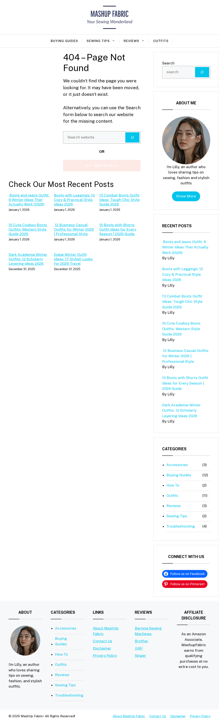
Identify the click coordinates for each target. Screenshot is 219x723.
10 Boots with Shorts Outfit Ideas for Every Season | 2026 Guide (117, 229)
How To (172, 485)
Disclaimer (102, 648)
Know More (186, 196)
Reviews (131, 41)
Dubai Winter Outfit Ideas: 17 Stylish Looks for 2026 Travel (73, 259)
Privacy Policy (105, 655)
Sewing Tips (98, 41)
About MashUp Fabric (129, 716)
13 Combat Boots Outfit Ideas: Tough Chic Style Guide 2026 (119, 199)
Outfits (161, 41)
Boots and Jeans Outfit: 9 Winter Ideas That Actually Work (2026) (29, 199)
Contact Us (102, 641)
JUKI (138, 648)
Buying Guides (64, 41)
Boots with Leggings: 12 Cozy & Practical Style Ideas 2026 (74, 199)
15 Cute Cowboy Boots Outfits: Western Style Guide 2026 (28, 229)
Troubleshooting (180, 526)
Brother (141, 641)
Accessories (177, 465)
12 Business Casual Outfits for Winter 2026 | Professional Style (74, 229)
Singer (140, 655)
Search (168, 63)
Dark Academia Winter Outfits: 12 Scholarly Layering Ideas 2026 (28, 259)
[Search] (132, 137)
